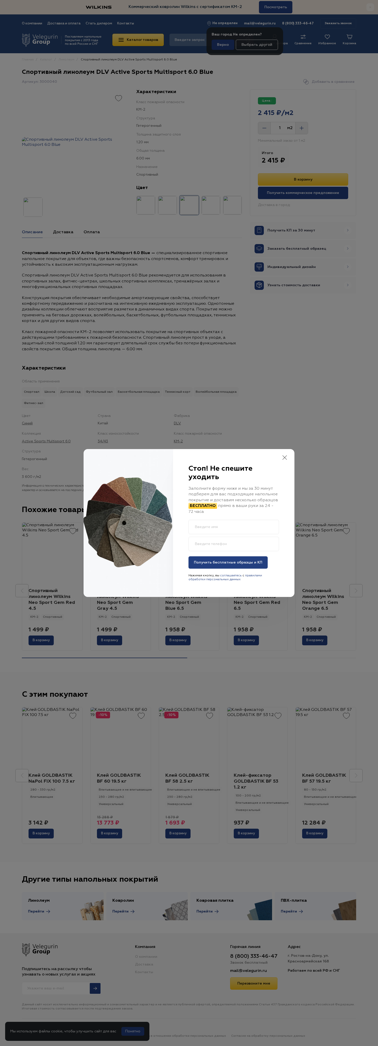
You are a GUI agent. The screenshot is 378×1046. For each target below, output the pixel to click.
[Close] (284, 458)
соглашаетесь (231, 575)
